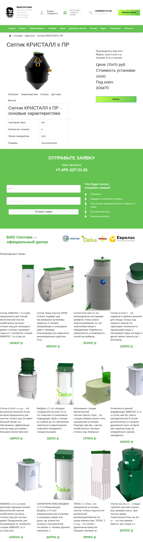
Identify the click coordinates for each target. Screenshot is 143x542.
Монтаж (12, 100)
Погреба (52, 29)
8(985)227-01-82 (103, 11)
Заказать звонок (129, 13)
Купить (116, 99)
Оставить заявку (43, 212)
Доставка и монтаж (77, 29)
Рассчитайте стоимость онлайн (75, 12)
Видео (103, 29)
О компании (115, 29)
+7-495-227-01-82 (72, 170)
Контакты (128, 29)
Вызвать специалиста (52, 12)
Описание (13, 94)
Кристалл (117, 51)
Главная (12, 29)
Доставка (56, 94)
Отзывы (93, 29)
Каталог (22, 29)
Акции (62, 29)
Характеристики (29, 94)
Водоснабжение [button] (37, 29)
